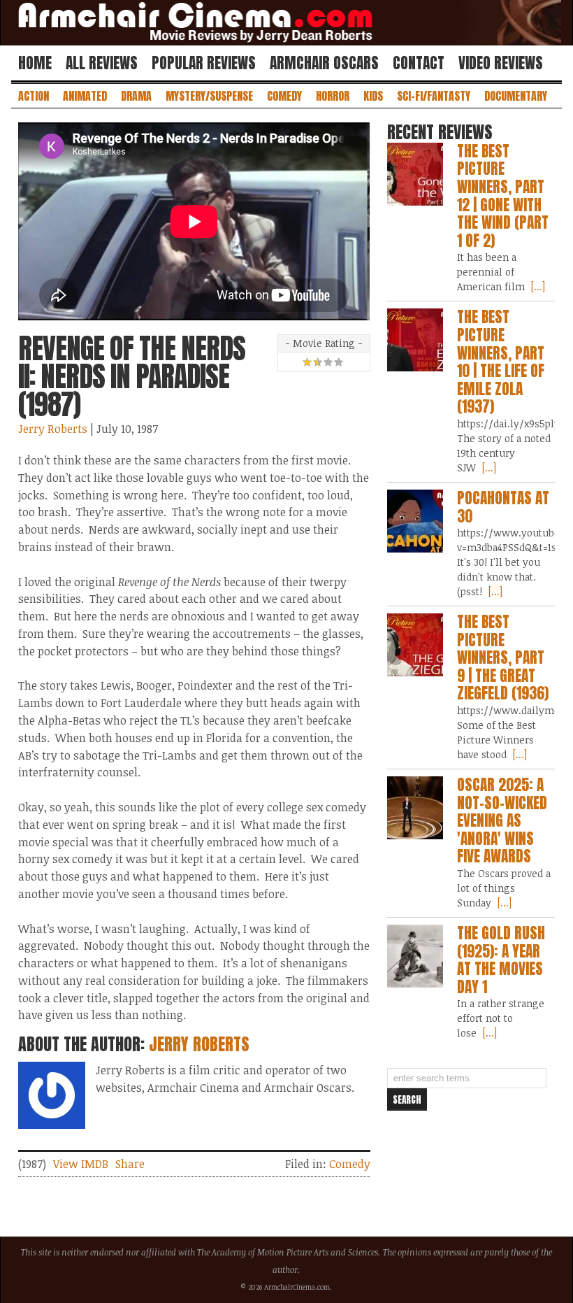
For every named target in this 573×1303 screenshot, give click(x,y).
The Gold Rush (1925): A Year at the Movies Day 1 (501, 960)
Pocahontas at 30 (503, 507)
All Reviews (102, 63)
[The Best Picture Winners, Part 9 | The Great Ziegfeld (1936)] (415, 644)
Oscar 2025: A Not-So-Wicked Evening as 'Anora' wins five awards (502, 820)
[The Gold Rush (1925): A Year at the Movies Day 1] (415, 956)
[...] (536, 286)
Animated (85, 95)
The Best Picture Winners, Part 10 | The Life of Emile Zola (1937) (500, 362)
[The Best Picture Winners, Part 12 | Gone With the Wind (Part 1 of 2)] (415, 174)
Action (33, 95)
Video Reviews (500, 63)
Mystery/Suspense (209, 95)
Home (35, 63)
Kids (373, 95)
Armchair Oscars (324, 63)
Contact (418, 63)
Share (130, 1164)
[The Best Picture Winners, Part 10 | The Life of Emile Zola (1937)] (415, 339)
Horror (332, 95)
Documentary (515, 95)
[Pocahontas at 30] (415, 521)
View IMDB (80, 1164)
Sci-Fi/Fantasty (433, 95)
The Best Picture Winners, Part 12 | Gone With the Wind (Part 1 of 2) (503, 196)
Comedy (284, 95)
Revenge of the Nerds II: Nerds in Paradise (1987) (131, 376)
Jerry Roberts (52, 428)
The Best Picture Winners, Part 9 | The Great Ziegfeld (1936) (503, 657)
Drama (136, 95)
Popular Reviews (204, 63)
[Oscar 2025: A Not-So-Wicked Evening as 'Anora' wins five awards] (415, 807)
